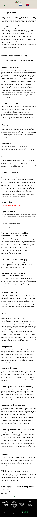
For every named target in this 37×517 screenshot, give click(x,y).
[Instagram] (27, 512)
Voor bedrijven (14, 502)
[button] (4, 5)
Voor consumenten (5, 502)
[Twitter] (25, 512)
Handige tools (22, 501)
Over (30, 501)
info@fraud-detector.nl (9, 496)
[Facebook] (23, 512)
